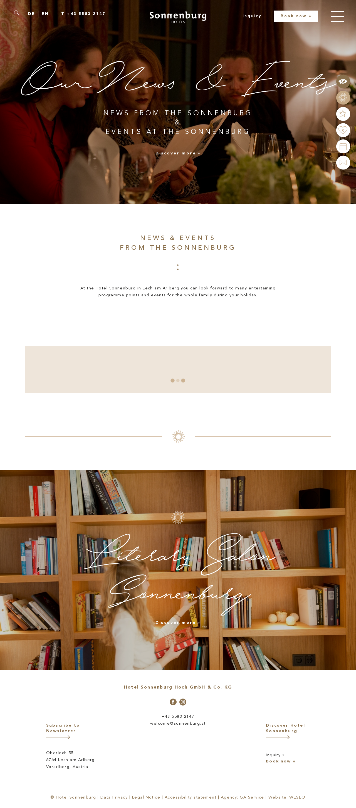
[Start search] (18, 12)
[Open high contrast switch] (343, 81)
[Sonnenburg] (178, 17)
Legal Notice (146, 798)
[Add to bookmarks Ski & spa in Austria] (48, 386)
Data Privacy (114, 798)
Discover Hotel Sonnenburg (285, 728)
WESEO (297, 798)
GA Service (252, 798)
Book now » (281, 762)
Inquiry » (275, 755)
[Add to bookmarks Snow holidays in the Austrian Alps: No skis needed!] (91, 356)
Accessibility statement (191, 798)
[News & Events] (343, 114)
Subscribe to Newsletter (63, 728)
